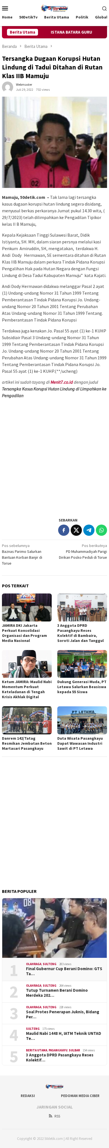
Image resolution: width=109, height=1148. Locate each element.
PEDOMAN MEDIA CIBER (80, 1095)
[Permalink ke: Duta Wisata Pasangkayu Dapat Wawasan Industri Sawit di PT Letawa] (82, 720)
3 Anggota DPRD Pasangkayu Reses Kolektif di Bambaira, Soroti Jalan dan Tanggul (80, 633)
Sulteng (49, 964)
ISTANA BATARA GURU (67, 32)
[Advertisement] (54, 457)
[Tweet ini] (76, 530)
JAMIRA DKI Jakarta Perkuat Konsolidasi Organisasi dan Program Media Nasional (24, 633)
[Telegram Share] (88, 530)
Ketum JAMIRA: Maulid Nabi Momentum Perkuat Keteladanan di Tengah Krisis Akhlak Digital (27, 689)
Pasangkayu (58, 1050)
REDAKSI (28, 1095)
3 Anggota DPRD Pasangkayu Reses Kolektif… (59, 1057)
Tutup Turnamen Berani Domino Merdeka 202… (57, 993)
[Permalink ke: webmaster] (7, 86)
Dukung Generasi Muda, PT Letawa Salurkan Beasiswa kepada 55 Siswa (81, 686)
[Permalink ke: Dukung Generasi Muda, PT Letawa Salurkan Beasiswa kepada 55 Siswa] (82, 664)
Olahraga (33, 964)
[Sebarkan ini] (63, 530)
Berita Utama (36, 1050)
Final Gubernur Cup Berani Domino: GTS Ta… (64, 971)
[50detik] (54, 7)
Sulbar (74, 1050)
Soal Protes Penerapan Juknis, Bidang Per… (62, 1014)
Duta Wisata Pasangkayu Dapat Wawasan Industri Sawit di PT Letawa (80, 743)
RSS (57, 1116)
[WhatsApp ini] (101, 530)
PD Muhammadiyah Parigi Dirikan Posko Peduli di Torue (83, 551)
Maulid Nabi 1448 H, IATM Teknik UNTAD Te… (63, 1036)
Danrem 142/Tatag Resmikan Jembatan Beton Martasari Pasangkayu (27, 743)
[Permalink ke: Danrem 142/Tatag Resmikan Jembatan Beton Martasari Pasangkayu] (27, 720)
